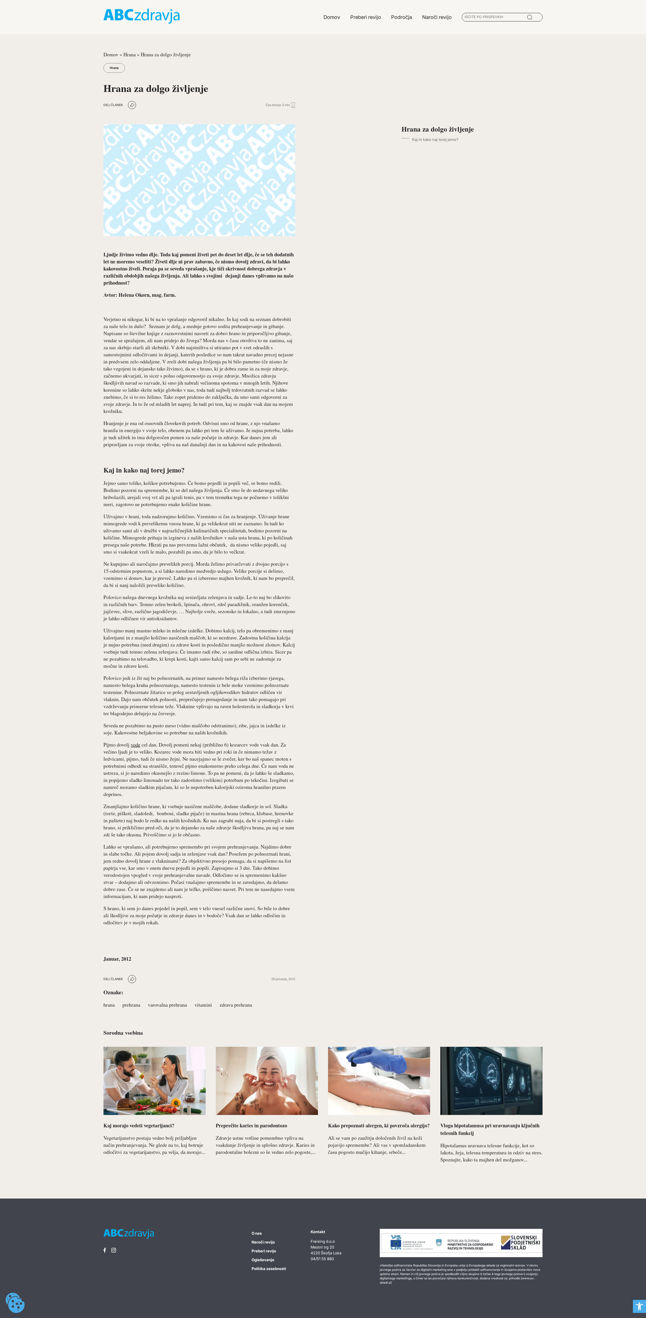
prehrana (131, 1004)
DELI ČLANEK (113, 105)
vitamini (203, 1004)
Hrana (129, 54)
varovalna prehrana (167, 1004)
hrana (109, 1004)
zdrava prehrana (236, 1004)
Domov (110, 54)
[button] (639, 1306)
